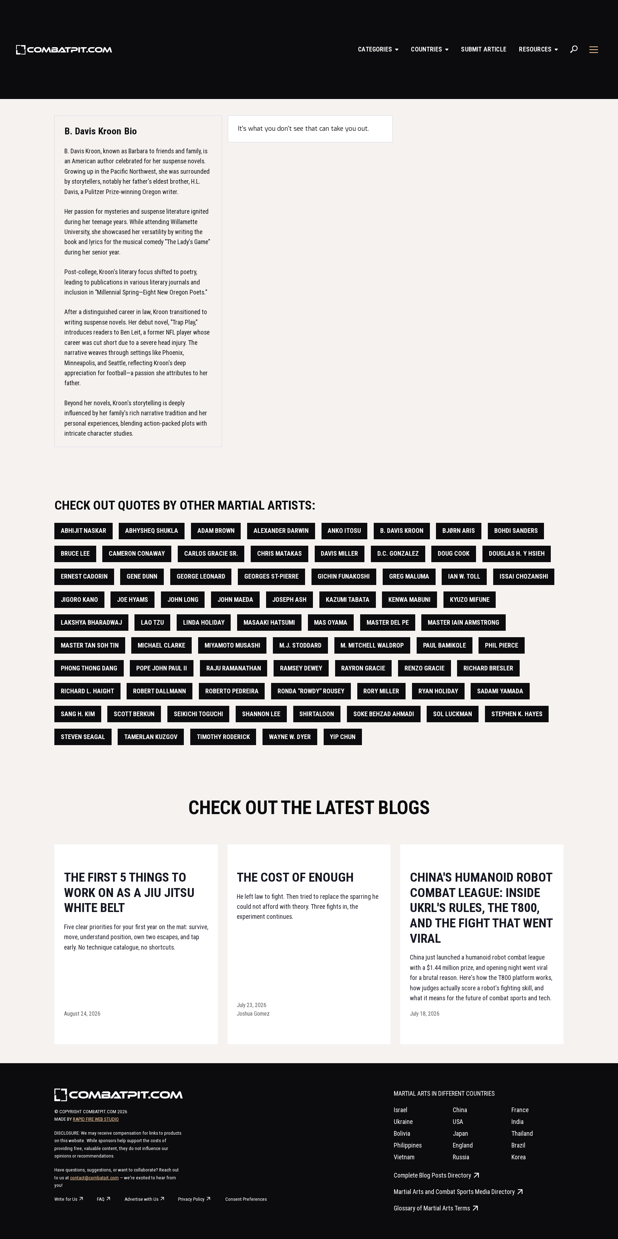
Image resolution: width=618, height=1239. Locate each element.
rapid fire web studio (96, 1119)
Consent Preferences (246, 1199)
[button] (378, 49)
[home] (64, 49)
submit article (483, 49)
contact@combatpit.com (94, 1177)
